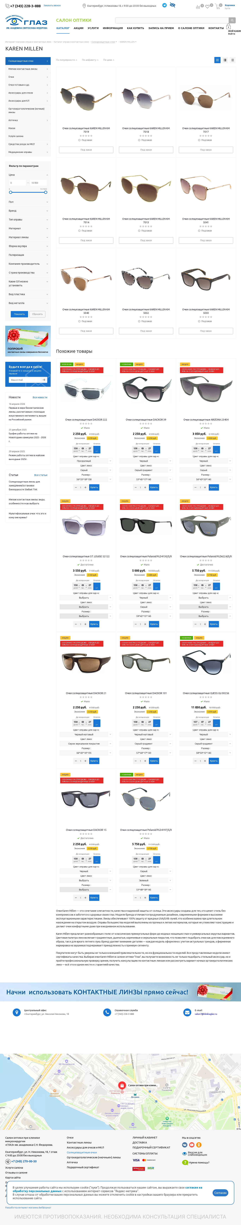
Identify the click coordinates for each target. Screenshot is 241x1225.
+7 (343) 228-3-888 (25, 6)
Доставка (139, 1142)
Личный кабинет (144, 1137)
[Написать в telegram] (164, 5)
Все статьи (40, 475)
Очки (70, 1137)
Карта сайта (12, 1177)
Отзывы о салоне (16, 1172)
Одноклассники (198, 1145)
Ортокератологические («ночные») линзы (94, 1157)
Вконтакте (184, 1145)
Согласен (220, 1192)
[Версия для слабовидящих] (172, 5)
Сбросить (37, 314)
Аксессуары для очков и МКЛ (85, 1147)
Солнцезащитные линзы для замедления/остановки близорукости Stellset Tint (24, 485)
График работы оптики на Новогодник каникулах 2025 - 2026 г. (27, 437)
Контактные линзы (79, 1142)
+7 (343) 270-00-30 (24, 1161)
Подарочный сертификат (83, 1167)
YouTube (191, 1145)
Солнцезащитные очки (82, 1152)
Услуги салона (14, 1167)
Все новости (40, 397)
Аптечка (72, 1162)
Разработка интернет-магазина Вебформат (28, 1207)
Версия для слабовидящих (195, 1153)
